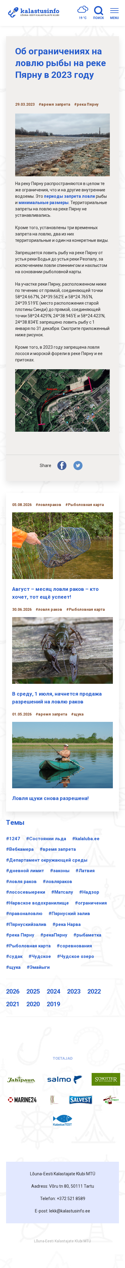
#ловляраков (57, 881)
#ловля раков (21, 881)
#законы (59, 870)
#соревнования (74, 946)
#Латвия (85, 870)
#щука (13, 967)
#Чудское (40, 956)
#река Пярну (20, 935)
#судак (14, 956)
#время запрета (58, 849)
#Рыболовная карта (28, 946)
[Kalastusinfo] (32, 13)
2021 (12, 1004)
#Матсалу (62, 892)
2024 (53, 991)
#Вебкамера (20, 849)
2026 (12, 991)
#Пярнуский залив (69, 913)
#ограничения (91, 903)
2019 (53, 1004)
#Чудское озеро (75, 956)
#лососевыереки (25, 892)
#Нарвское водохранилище (37, 903)
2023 (73, 991)
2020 (33, 1004)
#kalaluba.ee (86, 838)
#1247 (13, 838)
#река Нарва (66, 924)
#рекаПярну (53, 935)
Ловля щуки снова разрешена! (50, 798)
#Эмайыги (38, 967)
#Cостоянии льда (46, 838)
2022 (94, 991)
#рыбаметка (87, 935)
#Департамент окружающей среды (46, 860)
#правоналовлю (24, 913)
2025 (33, 991)
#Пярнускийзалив (26, 924)
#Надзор (89, 892)
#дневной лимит (25, 870)
